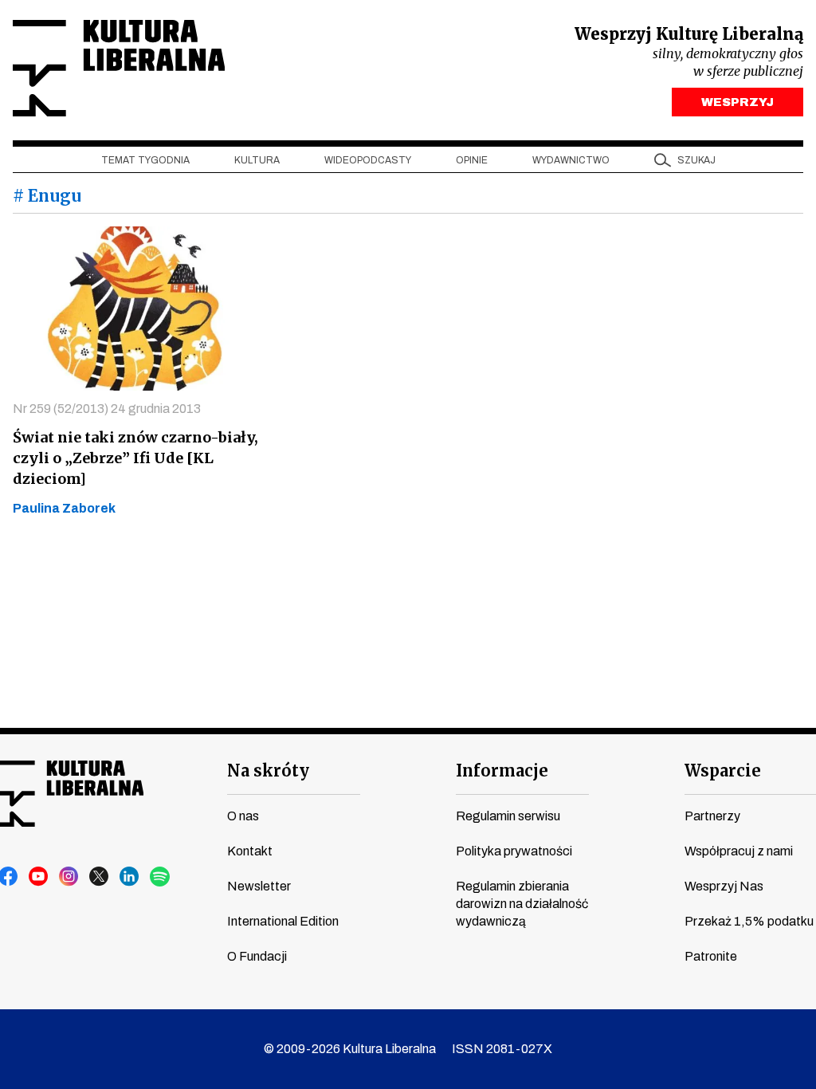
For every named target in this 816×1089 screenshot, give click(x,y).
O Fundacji (257, 956)
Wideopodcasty (367, 160)
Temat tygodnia (145, 160)
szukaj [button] (696, 160)
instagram (69, 877)
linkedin (130, 877)
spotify (160, 877)
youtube (39, 877)
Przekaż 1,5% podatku (749, 921)
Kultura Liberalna (119, 68)
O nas (243, 816)
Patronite (711, 956)
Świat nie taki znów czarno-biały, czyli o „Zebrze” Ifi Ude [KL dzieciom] (135, 458)
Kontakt (250, 851)
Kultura (257, 160)
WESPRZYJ (737, 102)
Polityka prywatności (514, 851)
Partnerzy (712, 816)
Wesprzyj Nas (724, 886)
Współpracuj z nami (739, 851)
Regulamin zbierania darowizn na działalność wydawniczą (522, 903)
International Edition (283, 921)
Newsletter (259, 886)
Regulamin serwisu (508, 816)
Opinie (472, 160)
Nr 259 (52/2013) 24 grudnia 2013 (107, 408)
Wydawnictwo (571, 160)
